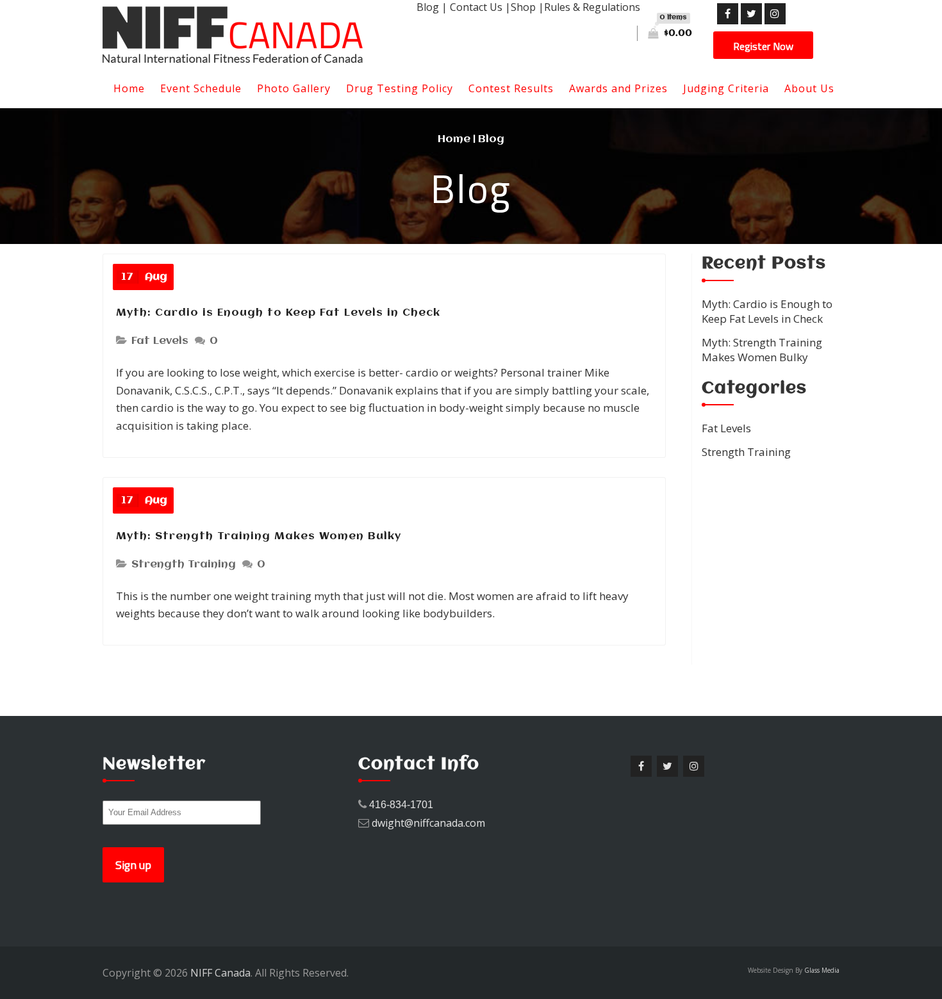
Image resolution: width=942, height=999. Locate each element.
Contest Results (511, 88)
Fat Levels (159, 341)
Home (129, 88)
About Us (809, 88)
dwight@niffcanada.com (428, 823)
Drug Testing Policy (399, 88)
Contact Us (476, 7)
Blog (428, 7)
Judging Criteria (726, 88)
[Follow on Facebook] (727, 13)
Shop (523, 7)
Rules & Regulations (592, 7)
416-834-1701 (401, 804)
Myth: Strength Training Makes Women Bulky (258, 536)
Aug (144, 277)
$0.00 (675, 26)
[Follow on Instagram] (775, 13)
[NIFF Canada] (250, 34)
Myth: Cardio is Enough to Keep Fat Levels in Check (278, 312)
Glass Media (821, 970)
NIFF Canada (220, 973)
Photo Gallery (294, 88)
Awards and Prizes (618, 88)
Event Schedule (201, 88)
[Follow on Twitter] (751, 13)
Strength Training (183, 564)
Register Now (763, 46)
